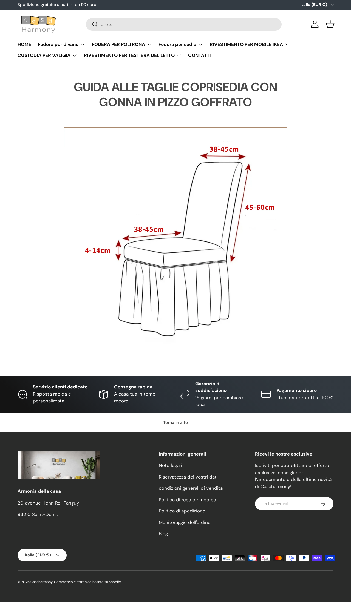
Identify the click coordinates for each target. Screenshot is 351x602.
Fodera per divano (58, 44)
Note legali (170, 465)
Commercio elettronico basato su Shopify (87, 582)
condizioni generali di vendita (191, 488)
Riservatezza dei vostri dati (188, 477)
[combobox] (184, 24)
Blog (163, 534)
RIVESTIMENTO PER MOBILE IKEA (246, 44)
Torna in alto (175, 422)
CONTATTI (199, 55)
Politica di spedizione (182, 511)
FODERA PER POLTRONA (118, 44)
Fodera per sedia (177, 44)
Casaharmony (41, 582)
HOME (24, 44)
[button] (330, 24)
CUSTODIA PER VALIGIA (44, 55)
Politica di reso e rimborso (187, 500)
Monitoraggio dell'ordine (185, 522)
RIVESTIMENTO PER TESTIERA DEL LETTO (129, 55)
